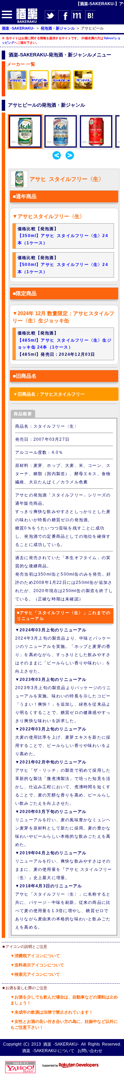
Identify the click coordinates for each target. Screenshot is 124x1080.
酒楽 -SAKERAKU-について (48, 1050)
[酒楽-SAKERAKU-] (27, 22)
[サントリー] (83, 89)
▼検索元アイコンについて (35, 974)
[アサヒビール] (17, 89)
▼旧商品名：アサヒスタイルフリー (49, 394)
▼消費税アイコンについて (35, 955)
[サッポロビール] (61, 89)
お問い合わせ (90, 1050)
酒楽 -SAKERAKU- (61, 1044)
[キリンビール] (39, 89)
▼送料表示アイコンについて (37, 965)
